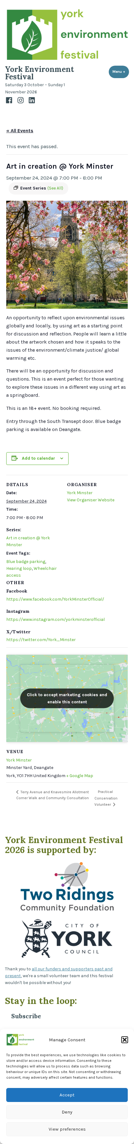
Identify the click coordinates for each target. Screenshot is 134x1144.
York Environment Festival (39, 73)
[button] (125, 1040)
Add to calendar (38, 458)
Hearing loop (19, 568)
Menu (120, 71)
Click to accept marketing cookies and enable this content (67, 698)
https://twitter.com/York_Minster (41, 639)
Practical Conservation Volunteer (105, 798)
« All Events (19, 131)
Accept (67, 1095)
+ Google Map (79, 775)
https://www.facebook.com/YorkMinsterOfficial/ (55, 599)
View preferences (67, 1129)
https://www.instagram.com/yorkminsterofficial (55, 619)
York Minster (80, 492)
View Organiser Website (90, 500)
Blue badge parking (25, 561)
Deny (67, 1112)
